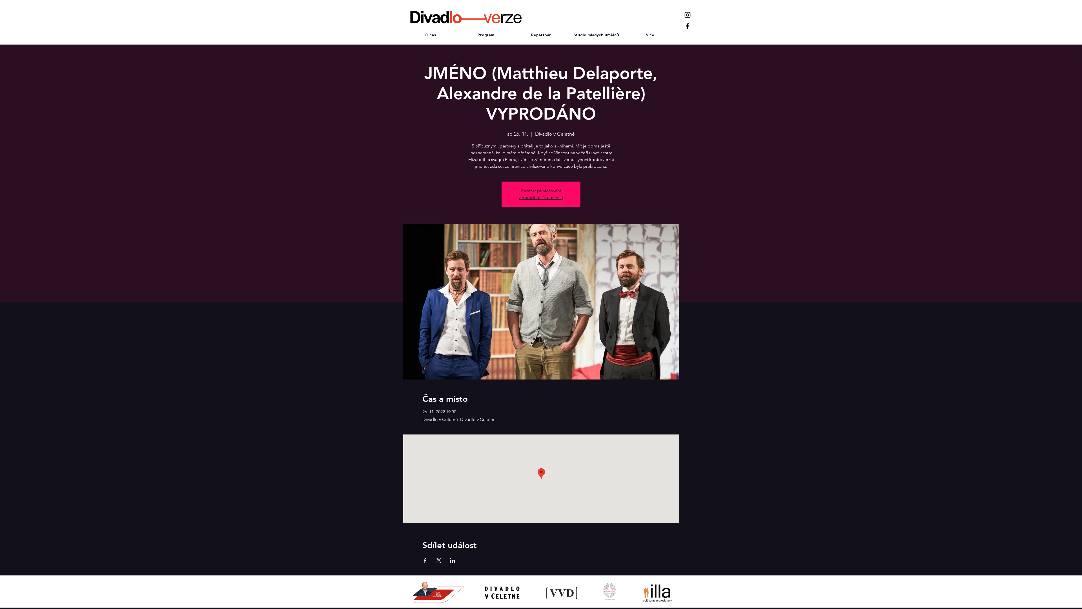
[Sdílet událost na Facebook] (425, 560)
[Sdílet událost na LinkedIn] (452, 560)
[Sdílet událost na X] (439, 560)
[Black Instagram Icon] (687, 15)
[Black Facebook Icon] (687, 26)
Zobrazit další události (541, 197)
